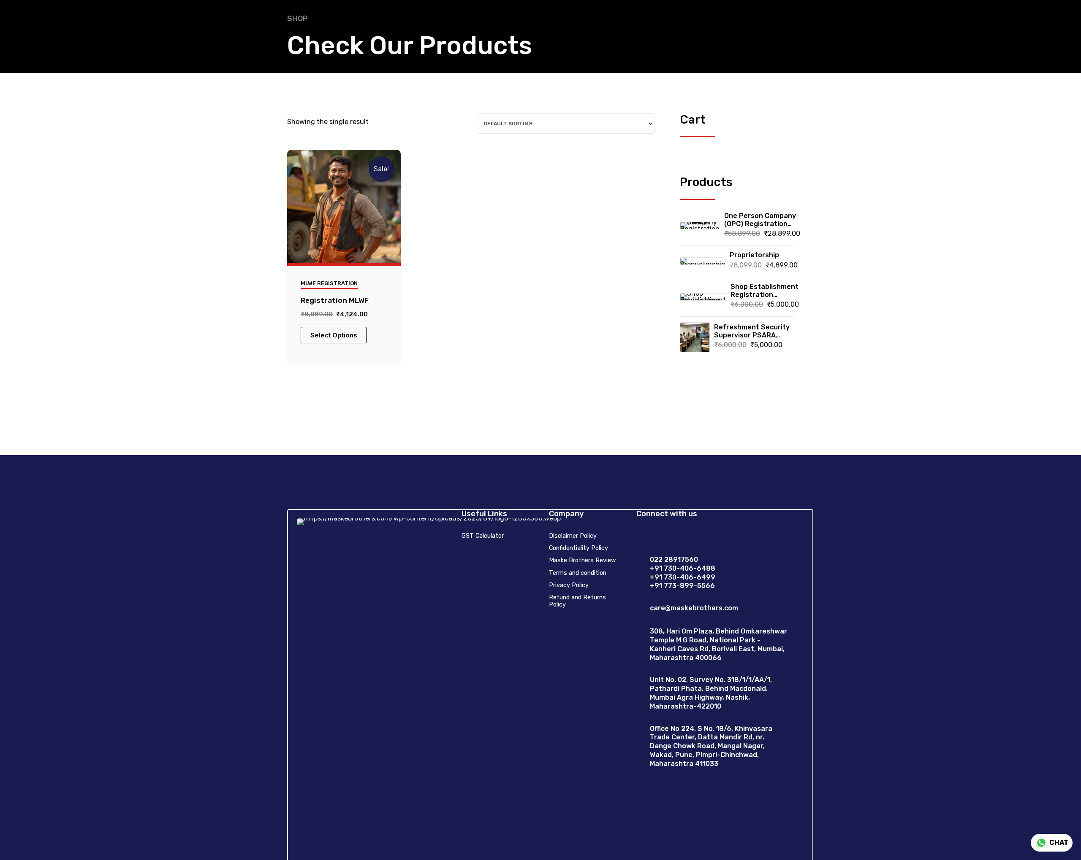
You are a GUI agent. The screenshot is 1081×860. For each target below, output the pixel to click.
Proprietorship (754, 255)
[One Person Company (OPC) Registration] (700, 225)
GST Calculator (483, 535)
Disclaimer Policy (573, 535)
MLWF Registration (329, 283)
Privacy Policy (569, 585)
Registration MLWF (335, 300)
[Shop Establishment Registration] (703, 297)
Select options (333, 335)
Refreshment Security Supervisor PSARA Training (752, 331)
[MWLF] (344, 206)
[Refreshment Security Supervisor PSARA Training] (695, 337)
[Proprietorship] (702, 261)
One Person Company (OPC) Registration (760, 220)
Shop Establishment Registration (765, 291)
